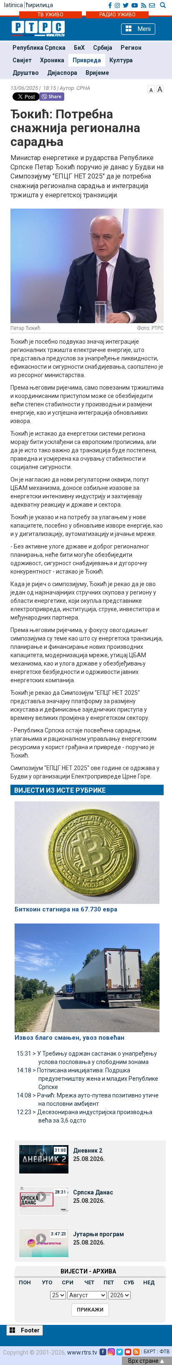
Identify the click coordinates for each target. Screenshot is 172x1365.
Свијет (22, 60)
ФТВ (164, 1352)
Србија (102, 47)
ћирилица (39, 5)
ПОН (25, 1282)
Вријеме (97, 72)
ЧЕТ (89, 1282)
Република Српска (39, 47)
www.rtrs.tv (82, 1352)
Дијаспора (62, 72)
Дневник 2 (87, 1150)
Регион (131, 47)
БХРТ (150, 1352)
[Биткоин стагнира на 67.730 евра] (87, 849)
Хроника (52, 60)
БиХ (79, 47)
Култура (121, 60)
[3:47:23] (44, 1242)
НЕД (149, 1282)
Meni (143, 29)
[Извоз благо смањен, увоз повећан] (87, 974)
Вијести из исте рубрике (60, 790)
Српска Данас (93, 1192)
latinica (13, 5)
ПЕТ (109, 1282)
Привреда (87, 60)
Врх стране (144, 1360)
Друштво (26, 72)
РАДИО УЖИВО (117, 15)
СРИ (67, 1282)
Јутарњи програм (98, 1234)
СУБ (129, 1282)
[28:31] (44, 1200)
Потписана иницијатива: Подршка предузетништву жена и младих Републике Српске (87, 1078)
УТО (47, 1282)
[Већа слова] (160, 88)
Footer (30, 1330)
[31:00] (44, 1159)
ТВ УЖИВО (50, 15)
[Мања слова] (151, 88)
